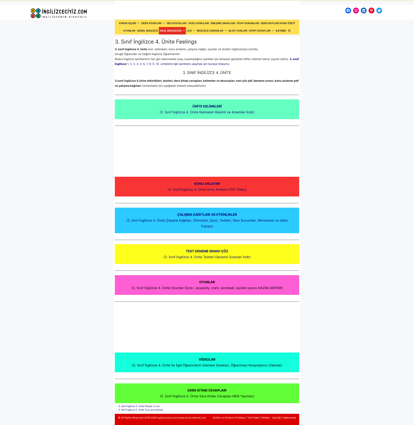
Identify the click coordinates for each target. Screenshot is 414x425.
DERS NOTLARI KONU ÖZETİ (278, 23)
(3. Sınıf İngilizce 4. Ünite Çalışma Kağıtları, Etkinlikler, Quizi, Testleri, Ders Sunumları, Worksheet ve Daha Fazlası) (207, 220)
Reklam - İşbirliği (271, 417)
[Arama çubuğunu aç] (289, 30)
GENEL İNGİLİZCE (147, 30)
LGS (189, 30)
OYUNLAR (129, 30)
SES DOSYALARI (176, 23)
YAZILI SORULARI (198, 23)
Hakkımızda (289, 417)
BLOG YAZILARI (238, 30)
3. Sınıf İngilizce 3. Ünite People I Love (138, 406)
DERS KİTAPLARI (151, 23)
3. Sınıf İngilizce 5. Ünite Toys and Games (140, 409)
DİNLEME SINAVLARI (223, 23)
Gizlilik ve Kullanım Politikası (229, 417)
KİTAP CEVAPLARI (260, 30)
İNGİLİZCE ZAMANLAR (210, 30)
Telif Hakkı (253, 417)
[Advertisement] (207, 152)
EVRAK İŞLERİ (127, 23)
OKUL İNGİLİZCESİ (170, 30)
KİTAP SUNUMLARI (248, 23)
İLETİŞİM (281, 30)
